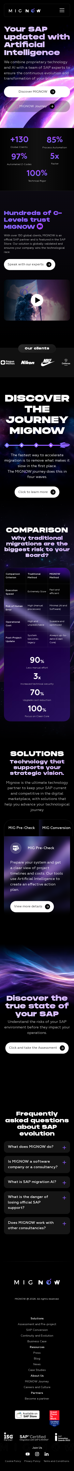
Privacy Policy (32, 1461)
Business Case (37, 1341)
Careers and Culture (37, 1387)
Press (37, 1353)
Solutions (37, 1318)
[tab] (21, 828)
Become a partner (37, 1398)
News (37, 1364)
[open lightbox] (37, 300)
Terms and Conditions (56, 1461)
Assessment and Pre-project (37, 1324)
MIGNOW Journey (37, 1381)
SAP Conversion (37, 1330)
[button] (61, 10)
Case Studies (37, 1370)
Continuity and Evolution (37, 1335)
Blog (37, 1358)
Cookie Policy (13, 1461)
